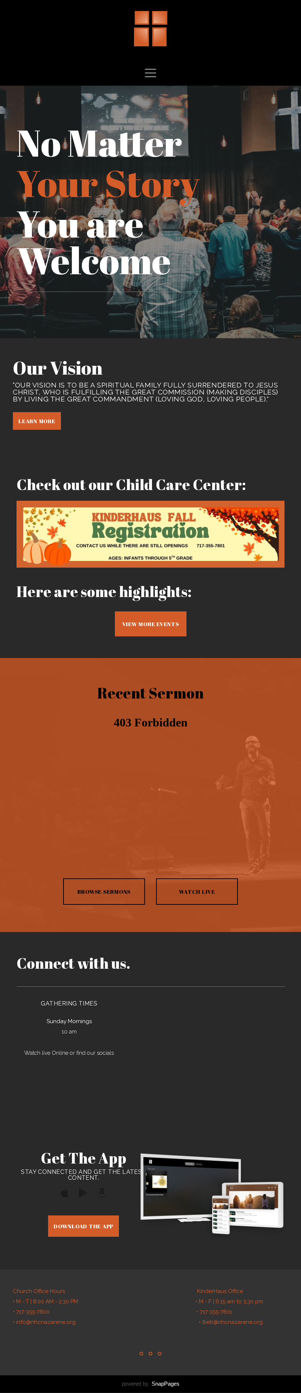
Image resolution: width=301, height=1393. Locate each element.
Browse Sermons (104, 891)
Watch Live (197, 891)
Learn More (36, 421)
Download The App (83, 1226)
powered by (150, 1384)
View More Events (150, 624)
